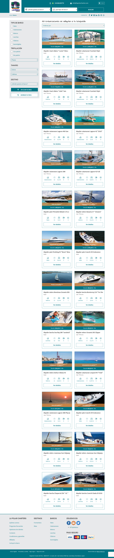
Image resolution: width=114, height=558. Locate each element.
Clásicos (52, 536)
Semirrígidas (54, 540)
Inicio (10, 15)
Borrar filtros (26, 95)
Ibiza (35, 526)
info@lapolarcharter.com (80, 3)
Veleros (52, 529)
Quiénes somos (14, 523)
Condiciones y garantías (16, 536)
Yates (51, 523)
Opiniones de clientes (16, 529)
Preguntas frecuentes (16, 526)
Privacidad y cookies (23, 551)
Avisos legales (13, 551)
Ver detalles (57, 63)
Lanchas (52, 533)
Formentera (37, 523)
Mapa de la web (40, 551)
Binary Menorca (101, 551)
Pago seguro (32, 551)
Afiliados (12, 540)
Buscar (90, 10)
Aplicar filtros (26, 90)
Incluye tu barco (14, 543)
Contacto (12, 533)
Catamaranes (54, 526)
